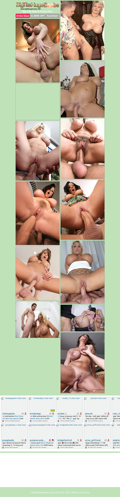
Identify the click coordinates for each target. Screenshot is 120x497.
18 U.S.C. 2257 (63, 492)
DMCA (75, 492)
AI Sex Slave (22, 16)
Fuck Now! (52, 16)
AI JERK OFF (37, 16)
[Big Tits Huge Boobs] (38, 6)
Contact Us (84, 492)
